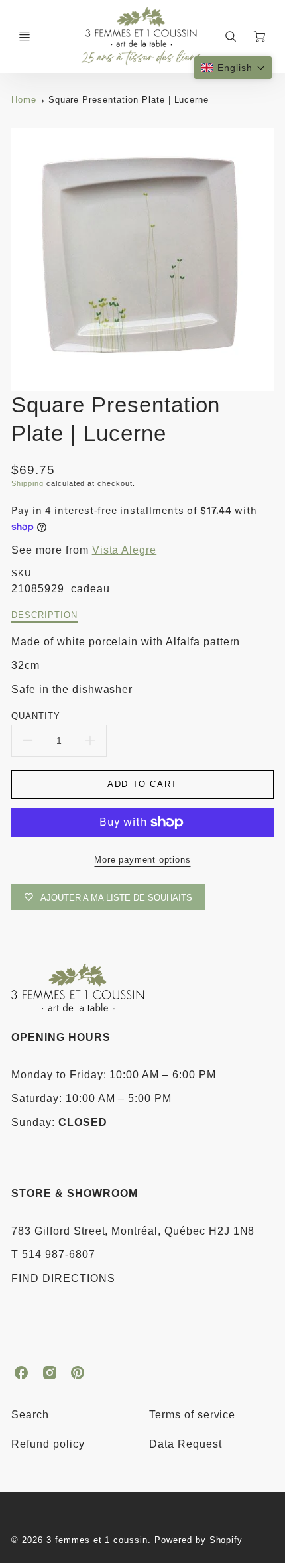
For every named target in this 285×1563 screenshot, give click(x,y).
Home (23, 100)
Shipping (27, 483)
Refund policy (47, 1444)
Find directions (63, 1278)
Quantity (35, 716)
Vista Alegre (124, 550)
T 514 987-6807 (53, 1254)
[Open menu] (24, 36)
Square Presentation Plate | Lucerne (128, 100)
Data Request (185, 1444)
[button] (233, 67)
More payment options (142, 860)
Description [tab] (44, 615)
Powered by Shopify (198, 1540)
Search (30, 1414)
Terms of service (192, 1414)
